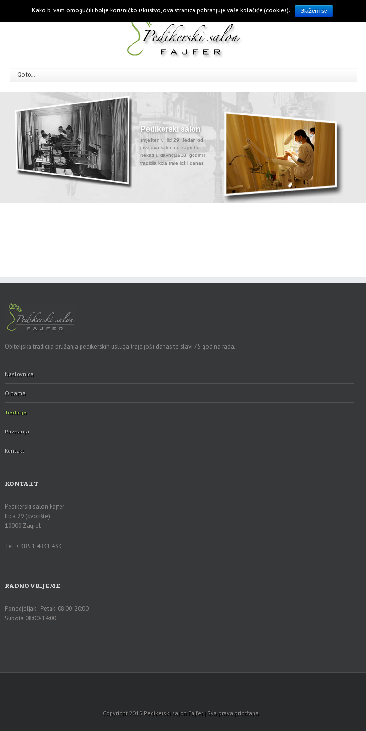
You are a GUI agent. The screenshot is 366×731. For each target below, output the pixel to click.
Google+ (183, 685)
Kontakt (14, 450)
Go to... (26, 75)
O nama (15, 393)
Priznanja (17, 431)
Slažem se (313, 11)
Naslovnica (19, 374)
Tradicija (16, 412)
